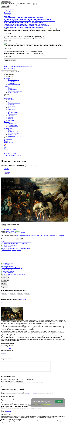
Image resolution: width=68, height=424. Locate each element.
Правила (16, 421)
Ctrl (17, 239)
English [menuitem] (12, 66)
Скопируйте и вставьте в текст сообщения (13, 408)
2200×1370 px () (13, 231)
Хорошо (59, 401)
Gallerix (8, 411)
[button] (8, 9)
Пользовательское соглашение (28, 421)
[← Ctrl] (11, 250)
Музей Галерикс (9, 75)
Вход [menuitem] (5, 68)
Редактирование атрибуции (9, 229)
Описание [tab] (8, 172)
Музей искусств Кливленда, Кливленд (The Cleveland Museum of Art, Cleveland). (40, 235)
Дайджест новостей (10, 60)
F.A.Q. (8, 419)
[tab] (6, 169)
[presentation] (35, 175)
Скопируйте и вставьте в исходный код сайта (14, 404)
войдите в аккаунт (31, 393)
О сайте (12, 419)
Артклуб (9, 95)
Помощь (3, 419)
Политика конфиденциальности (47, 421)
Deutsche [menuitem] (26, 66)
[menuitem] (31, 66)
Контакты (18, 419)
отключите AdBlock (7, 349)
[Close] (18, 71)
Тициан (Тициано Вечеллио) (16, 232)
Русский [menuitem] (6, 66)
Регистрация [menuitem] (11, 68)
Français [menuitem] (21, 66)
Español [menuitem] (16, 66)
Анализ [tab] (6, 173)
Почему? (23, 299)
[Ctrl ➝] (7, 263)
